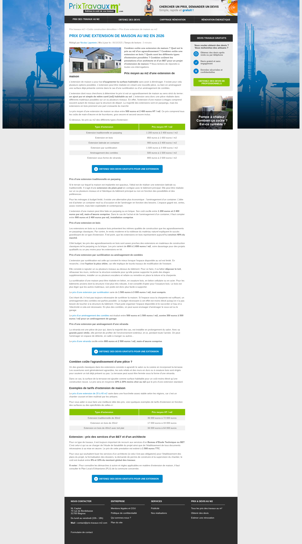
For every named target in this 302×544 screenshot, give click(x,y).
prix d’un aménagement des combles (90, 315)
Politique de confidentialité (124, 513)
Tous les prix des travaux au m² (206, 508)
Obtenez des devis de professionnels (212, 82)
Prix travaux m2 (77, 29)
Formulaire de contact (82, 532)
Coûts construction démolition (102, 29)
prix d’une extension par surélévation (90, 292)
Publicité (155, 508)
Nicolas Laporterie (88, 42)
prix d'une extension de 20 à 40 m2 (89, 393)
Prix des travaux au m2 (86, 19)
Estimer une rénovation (202, 517)
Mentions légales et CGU (123, 508)
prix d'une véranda (81, 341)
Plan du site (117, 522)
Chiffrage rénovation (172, 20)
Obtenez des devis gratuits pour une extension (129, 169)
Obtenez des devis (129, 20)
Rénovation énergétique (215, 20)
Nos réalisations (159, 513)
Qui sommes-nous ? (121, 517)
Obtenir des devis (200, 513)
